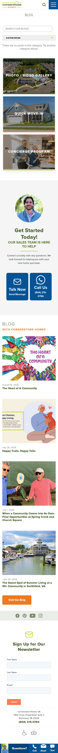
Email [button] (43, 750)
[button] (44, 4)
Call (35, 750)
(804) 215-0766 (29, 722)
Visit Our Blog (16, 600)
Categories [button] (13, 38)
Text (52, 750)
